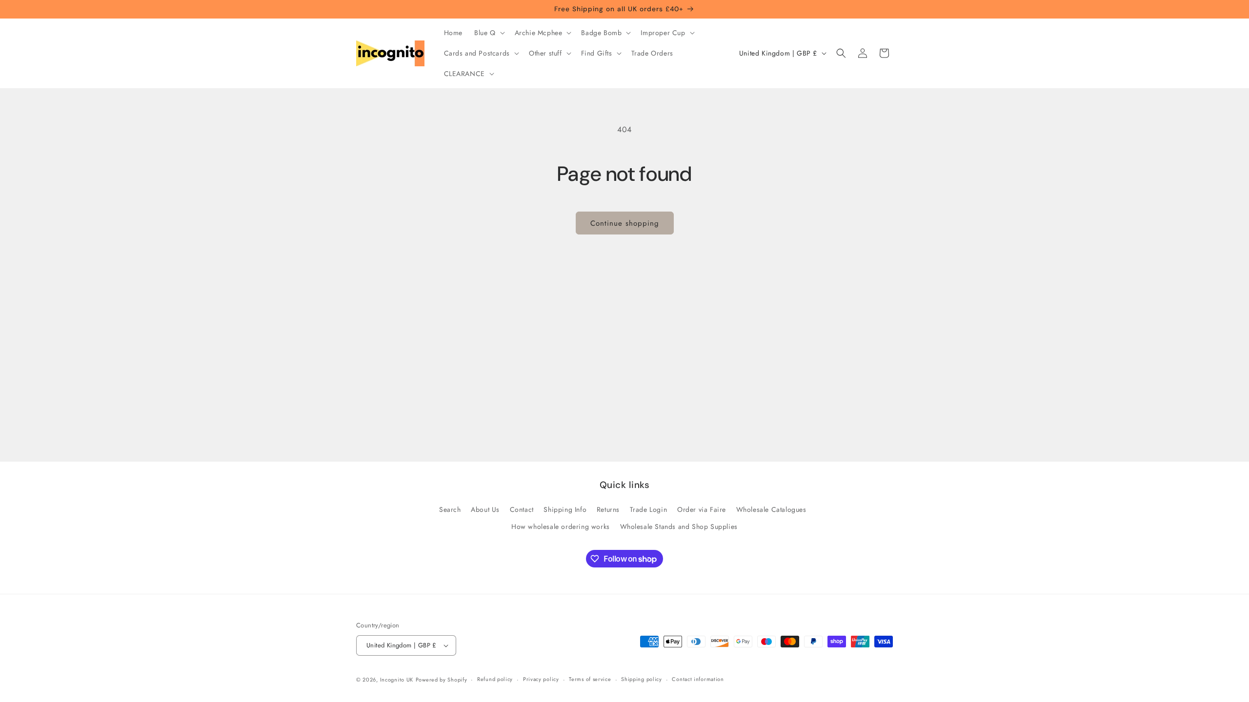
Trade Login (648, 509)
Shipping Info (565, 509)
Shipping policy (641, 679)
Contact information (698, 679)
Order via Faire (701, 509)
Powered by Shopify (441, 679)
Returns (608, 509)
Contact (522, 509)
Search (450, 509)
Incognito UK (396, 679)
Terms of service (590, 679)
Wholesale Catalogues (771, 509)
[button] (488, 32)
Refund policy (495, 679)
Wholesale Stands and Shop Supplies (679, 526)
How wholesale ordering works (560, 526)
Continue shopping (624, 223)
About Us (485, 509)
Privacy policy (541, 679)
